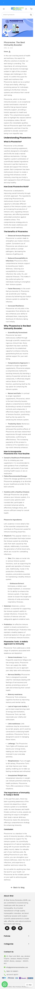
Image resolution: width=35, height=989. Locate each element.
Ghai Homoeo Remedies (20, 987)
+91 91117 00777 (12, 974)
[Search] (31, 14)
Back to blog (18, 887)
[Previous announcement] (3, 3)
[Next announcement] (31, 3)
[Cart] (31, 9)
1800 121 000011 (12, 971)
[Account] (26, 9)
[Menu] (4, 9)
